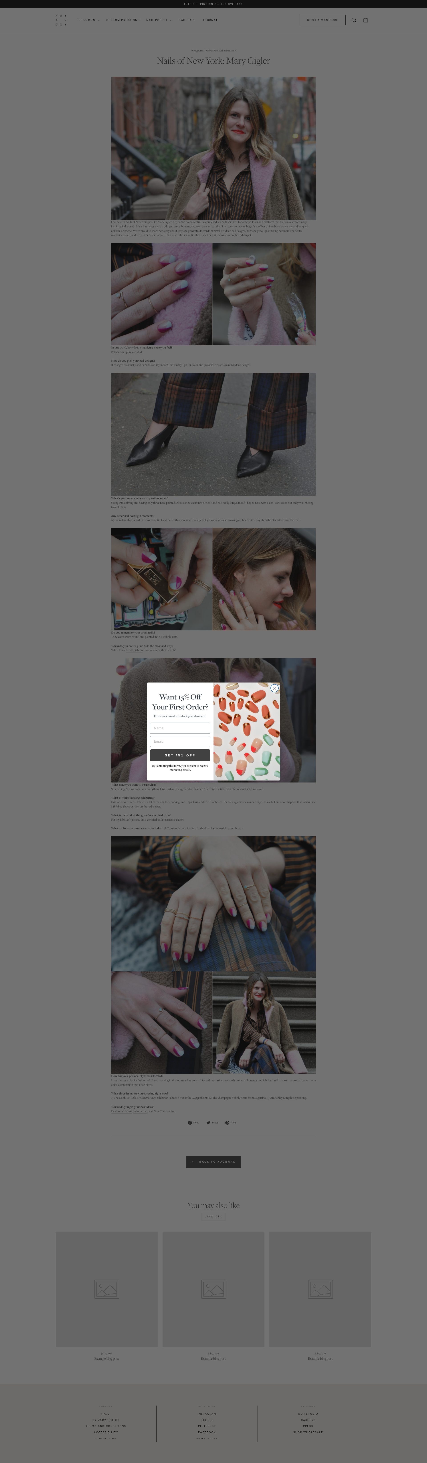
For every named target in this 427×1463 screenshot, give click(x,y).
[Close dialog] (274, 688)
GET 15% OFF (180, 755)
